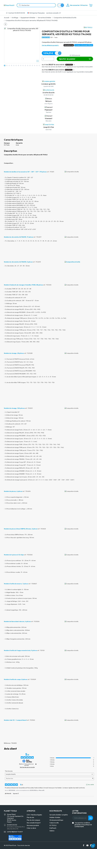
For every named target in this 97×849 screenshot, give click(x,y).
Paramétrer (65, 839)
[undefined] (36, 764)
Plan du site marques (33, 820)
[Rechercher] (19, 5)
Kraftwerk (52, 828)
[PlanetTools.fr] (9, 5)
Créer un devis (31, 828)
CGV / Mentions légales (34, 815)
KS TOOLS (52, 825)
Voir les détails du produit (50, 45)
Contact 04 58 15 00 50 (16, 13)
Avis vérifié (91, 784)
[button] (93, 845)
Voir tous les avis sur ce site (27, 767)
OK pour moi (85, 839)
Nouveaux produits (33, 825)
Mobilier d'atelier (54, 817)
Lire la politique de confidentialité (65, 833)
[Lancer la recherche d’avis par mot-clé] (92, 778)
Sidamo (51, 831)
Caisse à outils (54, 823)
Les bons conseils (52, 13)
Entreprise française (37, 13)
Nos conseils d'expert (34, 823)
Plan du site (30, 817)
